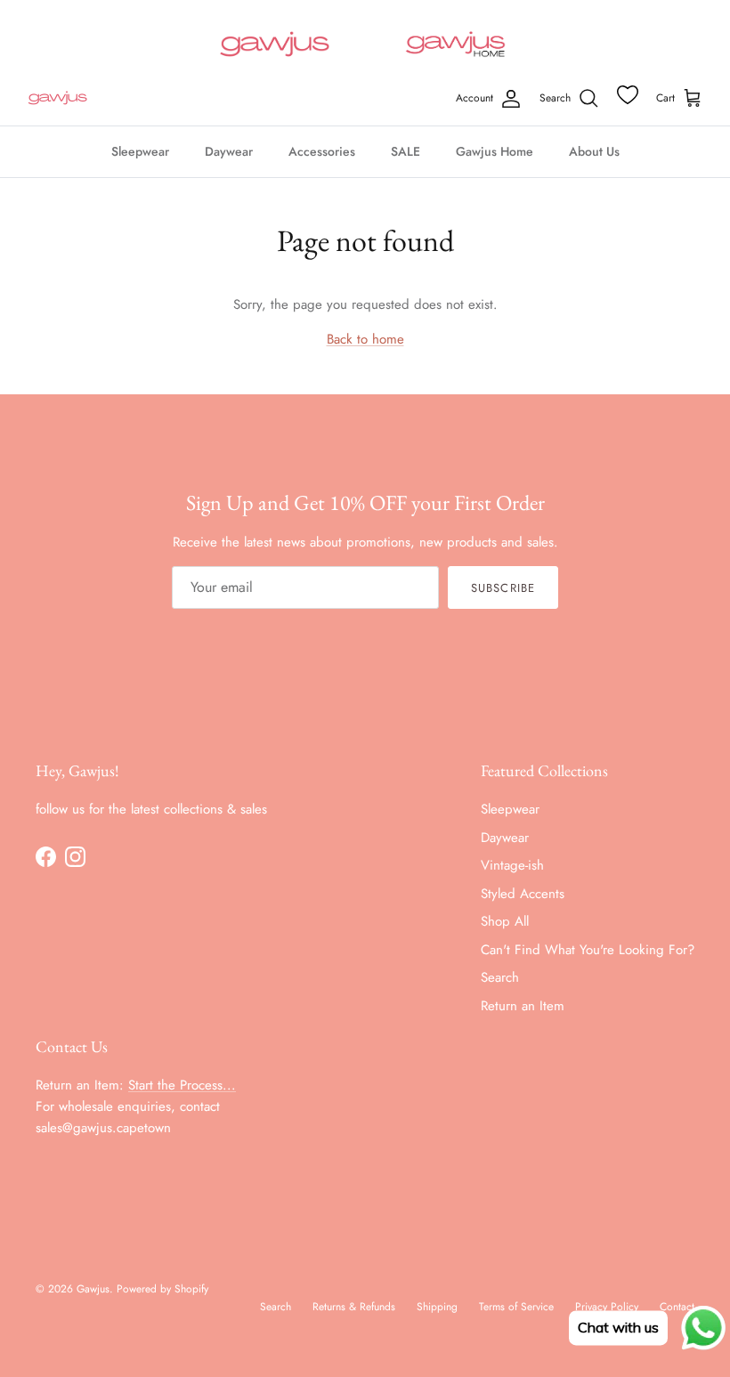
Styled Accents (522, 893)
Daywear (229, 151)
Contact (677, 1307)
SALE (405, 151)
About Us (594, 151)
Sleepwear (140, 151)
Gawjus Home (494, 151)
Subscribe (502, 587)
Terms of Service (516, 1307)
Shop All (505, 921)
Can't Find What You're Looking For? (587, 950)
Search (500, 977)
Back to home (365, 339)
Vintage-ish (512, 865)
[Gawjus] (58, 98)
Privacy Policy (606, 1307)
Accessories (321, 151)
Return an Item (522, 1006)
